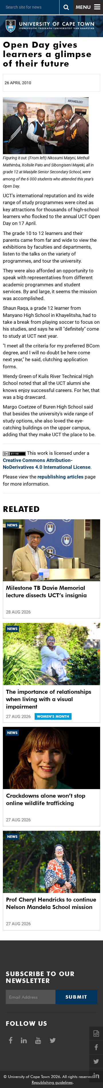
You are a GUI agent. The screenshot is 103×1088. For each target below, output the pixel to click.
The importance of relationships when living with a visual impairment (48, 699)
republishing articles (60, 477)
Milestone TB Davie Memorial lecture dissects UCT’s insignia (46, 591)
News (12, 525)
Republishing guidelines (52, 1082)
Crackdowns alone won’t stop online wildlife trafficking (45, 799)
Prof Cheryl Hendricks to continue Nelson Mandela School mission (51, 903)
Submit (76, 997)
